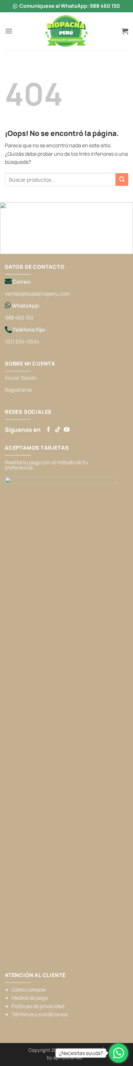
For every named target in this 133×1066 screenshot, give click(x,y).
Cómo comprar (29, 989)
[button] (9, 31)
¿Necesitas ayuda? (81, 1053)
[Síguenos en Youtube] (66, 429)
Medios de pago (30, 997)
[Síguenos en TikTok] (57, 429)
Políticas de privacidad (38, 1006)
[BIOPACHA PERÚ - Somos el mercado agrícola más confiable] (66, 31)
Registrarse (18, 389)
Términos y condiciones (39, 1014)
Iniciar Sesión (21, 377)
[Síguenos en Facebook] (48, 429)
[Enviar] (122, 179)
